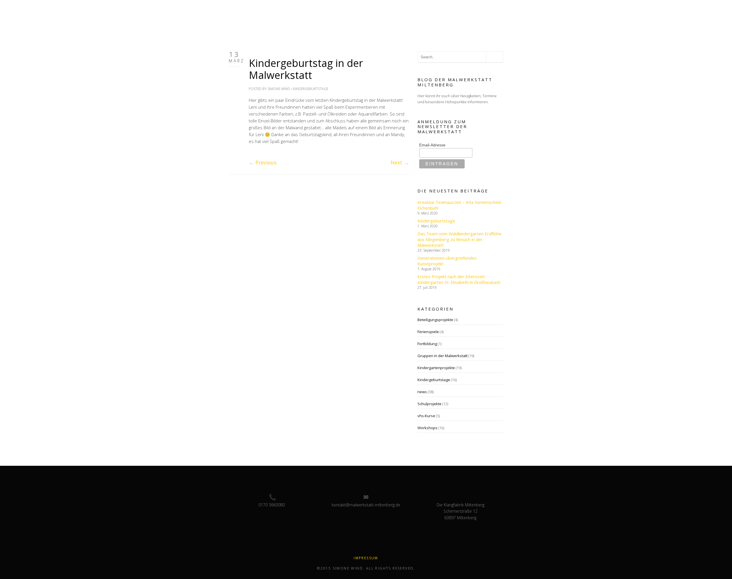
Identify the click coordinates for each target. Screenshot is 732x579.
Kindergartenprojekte (436, 367)
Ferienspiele (428, 331)
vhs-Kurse (426, 415)
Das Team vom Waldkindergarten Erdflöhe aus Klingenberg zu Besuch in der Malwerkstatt (459, 239)
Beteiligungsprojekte (435, 319)
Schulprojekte (429, 403)
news (422, 391)
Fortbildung (427, 343)
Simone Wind (279, 88)
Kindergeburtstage (310, 88)
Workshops (427, 427)
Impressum (366, 558)
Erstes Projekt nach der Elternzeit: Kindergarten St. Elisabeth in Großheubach (458, 279)
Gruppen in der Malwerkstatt (442, 355)
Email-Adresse (432, 145)
